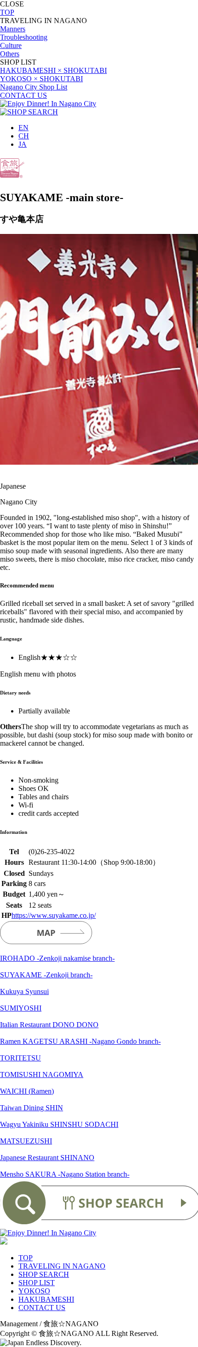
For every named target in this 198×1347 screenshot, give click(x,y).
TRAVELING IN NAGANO (61, 1266)
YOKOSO (34, 1291)
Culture (11, 45)
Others (9, 54)
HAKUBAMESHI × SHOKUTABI (53, 70)
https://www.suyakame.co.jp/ (54, 915)
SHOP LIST (36, 1283)
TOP (7, 12)
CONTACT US (23, 95)
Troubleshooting (23, 37)
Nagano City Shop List (33, 87)
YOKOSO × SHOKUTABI (41, 79)
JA (22, 144)
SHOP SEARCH (43, 1274)
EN (23, 128)
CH (23, 136)
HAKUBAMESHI (46, 1299)
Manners (12, 29)
